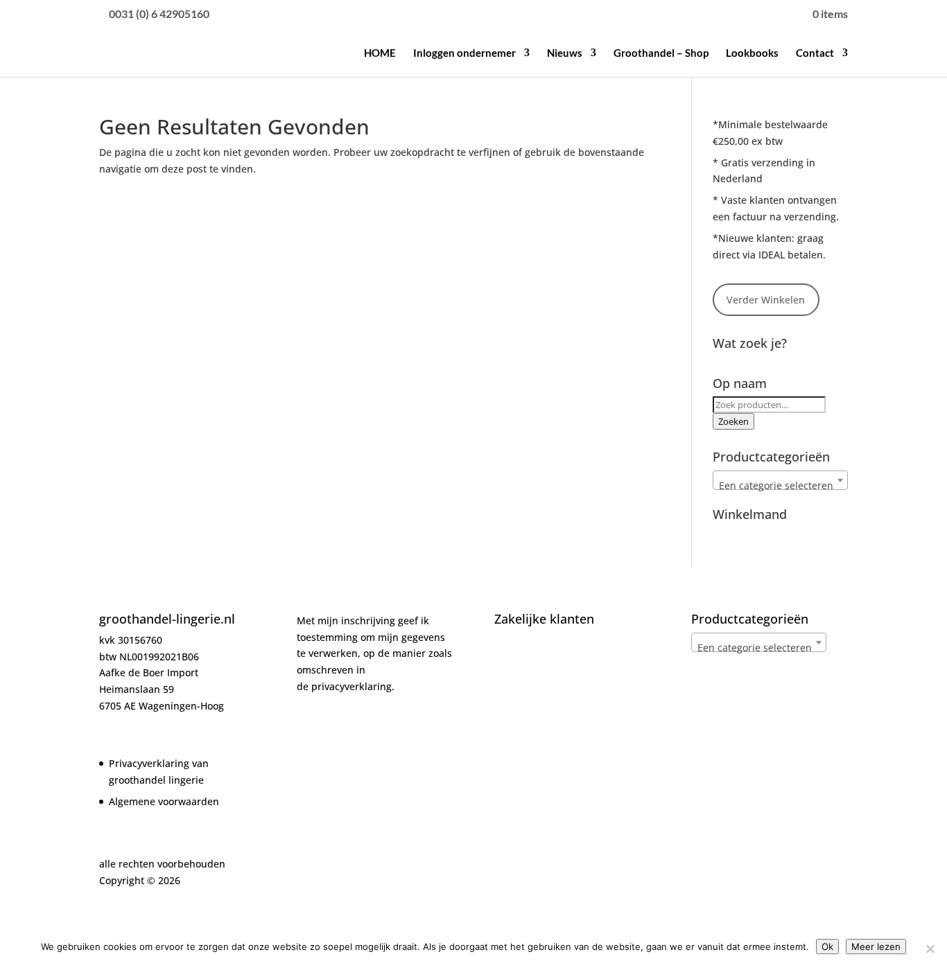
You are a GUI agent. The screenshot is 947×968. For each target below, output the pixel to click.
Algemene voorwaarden (164, 801)
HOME (380, 53)
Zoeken (733, 421)
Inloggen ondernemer (464, 53)
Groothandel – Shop (661, 53)
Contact (815, 53)
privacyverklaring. (352, 686)
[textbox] (780, 485)
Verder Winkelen (766, 299)
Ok (827, 946)
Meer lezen (876, 946)
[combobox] (780, 480)
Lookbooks (752, 53)
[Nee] (930, 949)
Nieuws (564, 53)
